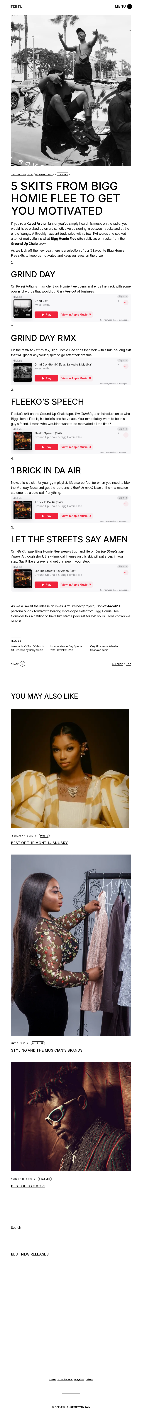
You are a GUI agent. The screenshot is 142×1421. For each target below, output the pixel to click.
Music (44, 835)
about (52, 1379)
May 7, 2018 (18, 1043)
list (128, 664)
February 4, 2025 (22, 836)
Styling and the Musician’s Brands (46, 1050)
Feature (44, 1179)
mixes (89, 1379)
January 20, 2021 (22, 174)
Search (16, 1228)
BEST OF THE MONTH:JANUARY (39, 843)
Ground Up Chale (24, 244)
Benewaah (44, 174)
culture (117, 664)
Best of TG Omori (28, 1186)
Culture (62, 174)
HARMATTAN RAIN (79, 1407)
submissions (65, 1379)
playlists (79, 1379)
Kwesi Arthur (36, 223)
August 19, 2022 (22, 1179)
